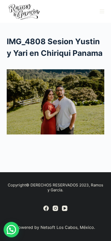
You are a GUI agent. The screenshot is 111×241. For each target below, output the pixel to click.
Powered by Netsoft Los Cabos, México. (55, 227)
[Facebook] (46, 208)
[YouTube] (64, 208)
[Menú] (102, 11)
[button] (11, 229)
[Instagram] (55, 208)
